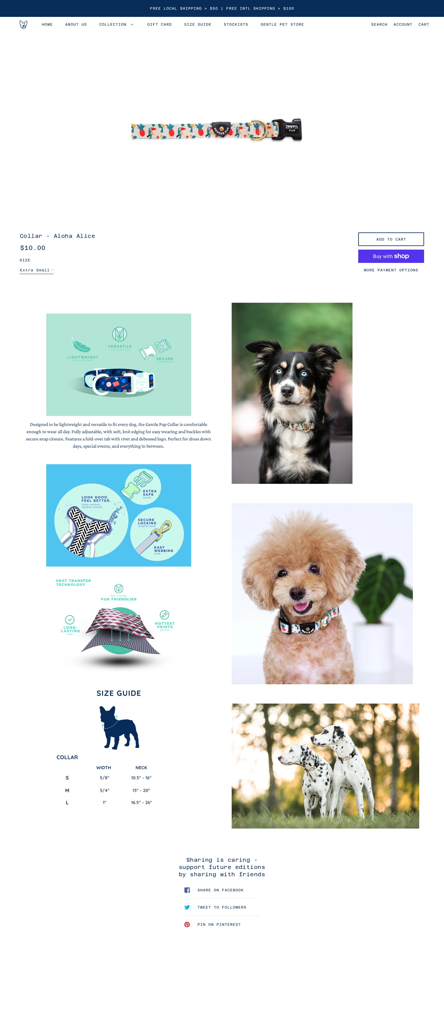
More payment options (391, 270)
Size (25, 260)
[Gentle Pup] (23, 24)
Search (379, 24)
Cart (424, 24)
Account (403, 24)
